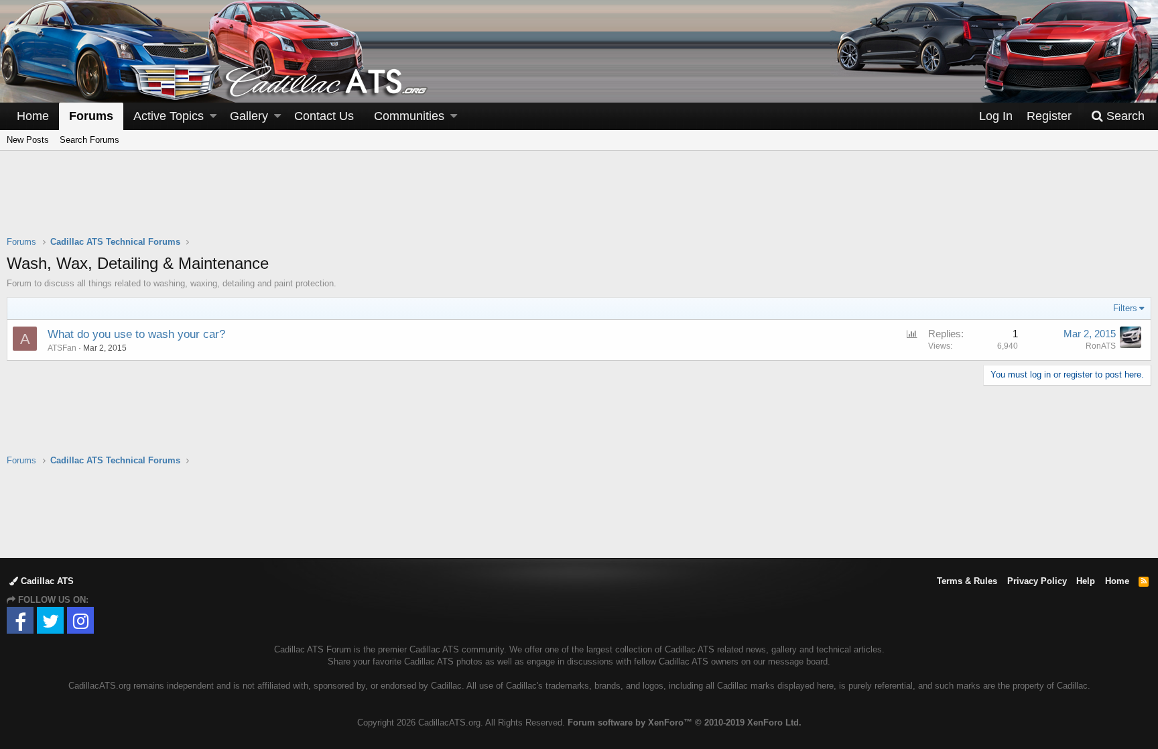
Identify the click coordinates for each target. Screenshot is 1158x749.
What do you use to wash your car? (136, 334)
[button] (213, 116)
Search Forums (89, 140)
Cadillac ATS (46, 581)
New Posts (28, 140)
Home (33, 116)
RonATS (1101, 346)
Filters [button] (1125, 308)
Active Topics (168, 116)
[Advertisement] (579, 202)
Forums (91, 116)
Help (1085, 581)
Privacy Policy (1037, 581)
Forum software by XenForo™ (684, 722)
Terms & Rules (967, 581)
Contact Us (324, 116)
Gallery (249, 116)
